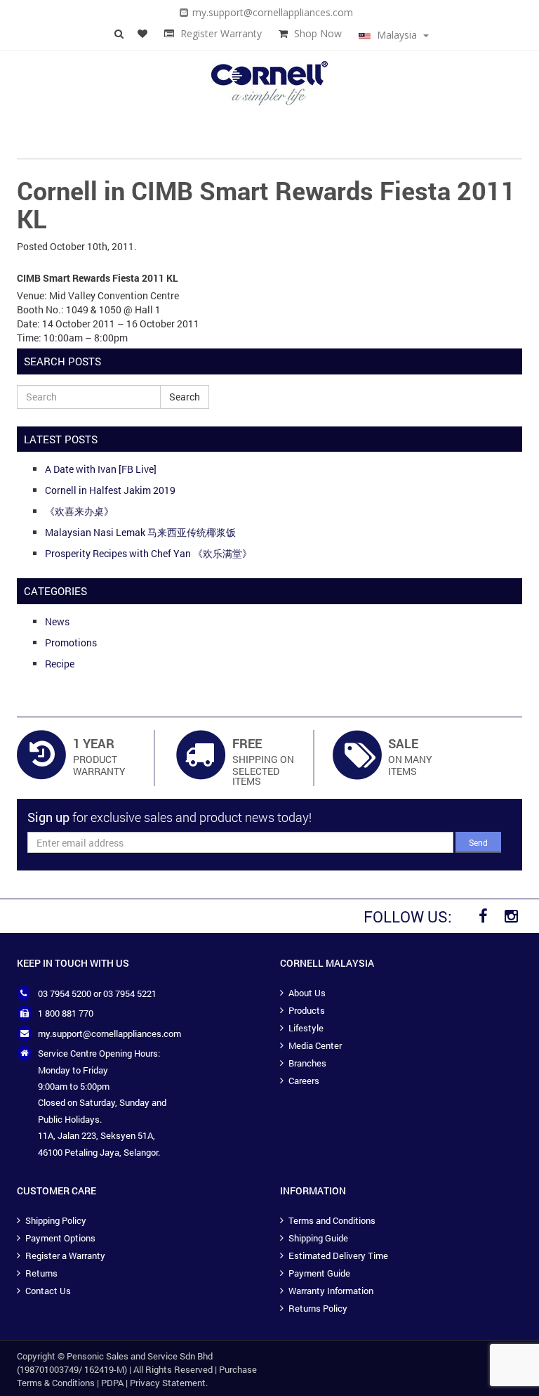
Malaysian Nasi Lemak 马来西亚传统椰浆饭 (140, 532)
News (57, 621)
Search (184, 396)
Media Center (315, 1045)
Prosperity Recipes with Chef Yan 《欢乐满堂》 (148, 553)
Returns (41, 1273)
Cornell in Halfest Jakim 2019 (110, 490)
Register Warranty (221, 33)
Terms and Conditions (331, 1220)
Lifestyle (306, 1028)
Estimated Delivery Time (338, 1255)
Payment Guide (319, 1273)
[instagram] (511, 916)
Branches (307, 1063)
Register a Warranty (65, 1255)
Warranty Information (330, 1290)
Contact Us (48, 1290)
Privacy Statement (168, 1382)
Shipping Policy (55, 1220)
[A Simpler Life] (269, 82)
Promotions (71, 642)
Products (306, 1010)
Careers (303, 1080)
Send (478, 842)
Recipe (59, 663)
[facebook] (483, 916)
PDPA (112, 1382)
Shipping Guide (318, 1238)
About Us (307, 992)
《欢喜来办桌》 (79, 511)
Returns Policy (317, 1308)
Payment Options (60, 1238)
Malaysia (397, 34)
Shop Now (318, 33)
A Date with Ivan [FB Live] (101, 469)
